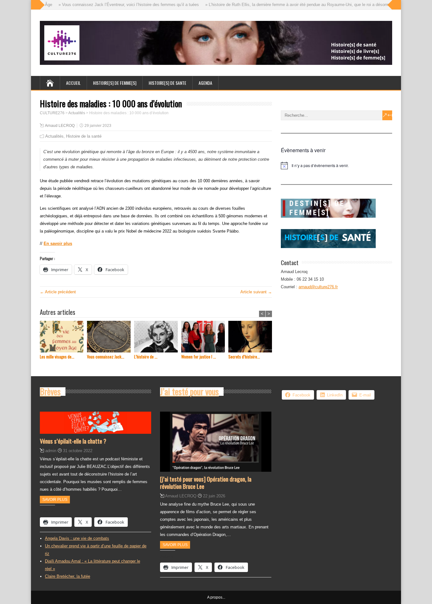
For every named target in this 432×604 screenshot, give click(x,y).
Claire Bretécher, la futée (67, 576)
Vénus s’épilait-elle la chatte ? (73, 440)
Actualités (54, 136)
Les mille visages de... (57, 357)
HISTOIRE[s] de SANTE (167, 82)
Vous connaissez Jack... (105, 357)
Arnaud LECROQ (60, 125)
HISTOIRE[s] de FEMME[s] (114, 82)
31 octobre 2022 (77, 450)
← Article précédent (58, 292)
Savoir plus (54, 499)
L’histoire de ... (145, 357)
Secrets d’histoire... (244, 357)
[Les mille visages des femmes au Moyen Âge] (63, 337)
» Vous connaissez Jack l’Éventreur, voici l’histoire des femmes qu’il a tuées (122, 4)
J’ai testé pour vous (189, 391)
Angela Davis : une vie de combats (77, 538)
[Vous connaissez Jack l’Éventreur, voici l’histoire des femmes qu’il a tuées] (110, 337)
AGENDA (205, 82)
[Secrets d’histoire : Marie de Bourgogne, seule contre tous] (251, 337)
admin (50, 450)
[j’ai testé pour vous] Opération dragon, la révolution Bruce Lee (205, 482)
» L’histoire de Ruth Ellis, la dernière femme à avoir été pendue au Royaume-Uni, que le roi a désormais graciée (300, 4)
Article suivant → (256, 292)
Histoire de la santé (84, 136)
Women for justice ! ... (198, 357)
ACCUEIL (73, 82)
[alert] (336, 165)
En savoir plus (58, 243)
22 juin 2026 (214, 496)
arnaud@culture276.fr (318, 286)
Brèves (50, 391)
